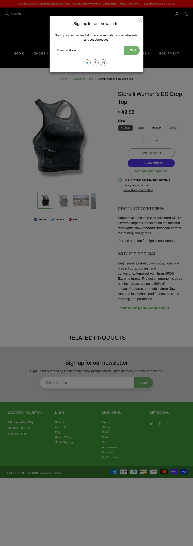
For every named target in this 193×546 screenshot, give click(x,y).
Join (132, 50)
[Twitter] (87, 62)
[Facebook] (95, 62)
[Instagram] (103, 62)
